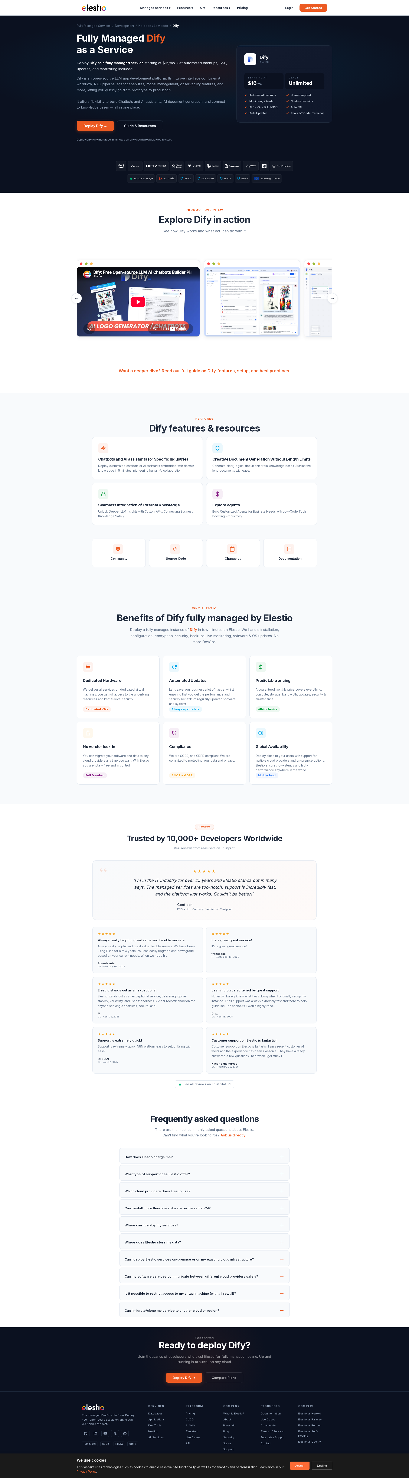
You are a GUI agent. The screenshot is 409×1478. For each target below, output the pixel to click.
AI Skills (191, 1425)
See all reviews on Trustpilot (204, 1084)
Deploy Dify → (95, 126)
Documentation (271, 1413)
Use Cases (193, 1437)
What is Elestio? (233, 1413)
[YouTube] (105, 1433)
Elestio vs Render (309, 1425)
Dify (193, 629)
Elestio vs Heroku (309, 1413)
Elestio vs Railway (310, 1419)
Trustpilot (143, 178)
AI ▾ (202, 8)
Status (227, 1443)
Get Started (313, 8)
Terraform (192, 1431)
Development (124, 26)
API (188, 1443)
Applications (156, 1419)
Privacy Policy (86, 1471)
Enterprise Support (273, 1437)
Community (268, 1425)
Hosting (153, 1431)
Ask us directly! (233, 1135)
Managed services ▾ (155, 8)
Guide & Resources (140, 126)
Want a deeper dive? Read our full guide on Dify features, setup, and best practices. (204, 370)
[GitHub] (85, 1433)
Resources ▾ (221, 8)
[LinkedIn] (95, 1433)
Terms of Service (272, 1431)
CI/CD (190, 1419)
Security (228, 1437)
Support (228, 1449)
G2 (166, 178)
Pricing (242, 8)
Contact (266, 1443)
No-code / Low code (153, 26)
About (227, 1419)
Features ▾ (185, 8)
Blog (226, 1431)
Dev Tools (154, 1425)
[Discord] (125, 1433)
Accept (299, 1465)
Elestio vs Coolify (309, 1441)
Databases (155, 1413)
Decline (322, 1465)
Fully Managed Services (94, 26)
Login (289, 8)
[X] (115, 1433)
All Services (156, 1437)
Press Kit (229, 1425)
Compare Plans (224, 1378)
